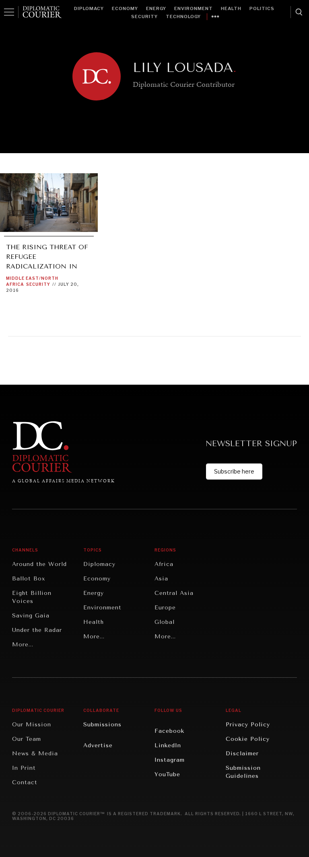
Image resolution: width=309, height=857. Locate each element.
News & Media (35, 753)
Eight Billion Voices (32, 597)
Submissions (102, 724)
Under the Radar (37, 630)
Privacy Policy (248, 724)
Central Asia (174, 593)
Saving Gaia (30, 615)
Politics (261, 8)
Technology (183, 16)
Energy (156, 8)
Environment (193, 8)
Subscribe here (234, 471)
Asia (161, 578)
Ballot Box (28, 578)
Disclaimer (242, 753)
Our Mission (31, 724)
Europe (165, 607)
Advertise (98, 745)
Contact (24, 782)
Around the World (39, 564)
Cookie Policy (248, 739)
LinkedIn (167, 745)
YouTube (167, 774)
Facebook (169, 731)
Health (231, 8)
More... (22, 644)
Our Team (26, 739)
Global (164, 622)
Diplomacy (89, 8)
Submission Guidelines (243, 772)
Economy (125, 8)
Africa (163, 564)
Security (144, 16)
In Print (24, 768)
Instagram (169, 760)
